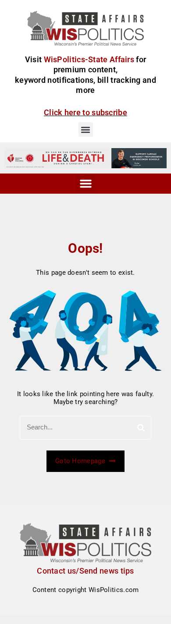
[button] (85, 129)
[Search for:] (85, 428)
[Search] (141, 428)
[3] (85, 158)
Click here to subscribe (85, 112)
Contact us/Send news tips (85, 570)
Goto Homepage (81, 461)
